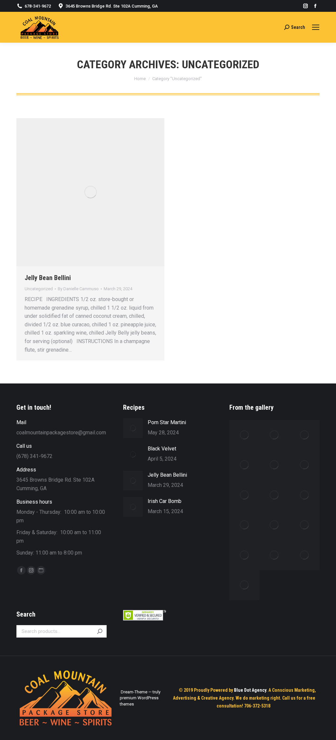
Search (99, 631)
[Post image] (133, 428)
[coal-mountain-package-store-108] (275, 495)
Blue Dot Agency (250, 690)
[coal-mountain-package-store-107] (244, 495)
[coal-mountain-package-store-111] (275, 525)
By (78, 288)
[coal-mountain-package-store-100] (244, 435)
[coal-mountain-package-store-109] (304, 495)
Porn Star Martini (167, 422)
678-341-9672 (38, 6)
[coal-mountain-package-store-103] (304, 435)
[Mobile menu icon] (316, 27)
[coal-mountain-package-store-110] (244, 525)
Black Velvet (162, 449)
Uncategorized (39, 288)
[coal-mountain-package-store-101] (275, 435)
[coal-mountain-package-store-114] (275, 555)
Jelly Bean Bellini (48, 278)
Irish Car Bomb (164, 501)
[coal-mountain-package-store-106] (304, 465)
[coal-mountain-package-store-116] (244, 585)
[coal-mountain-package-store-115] (304, 555)
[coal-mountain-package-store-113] (244, 555)
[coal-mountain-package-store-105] (275, 465)
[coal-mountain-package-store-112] (304, 525)
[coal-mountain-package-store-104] (244, 465)
